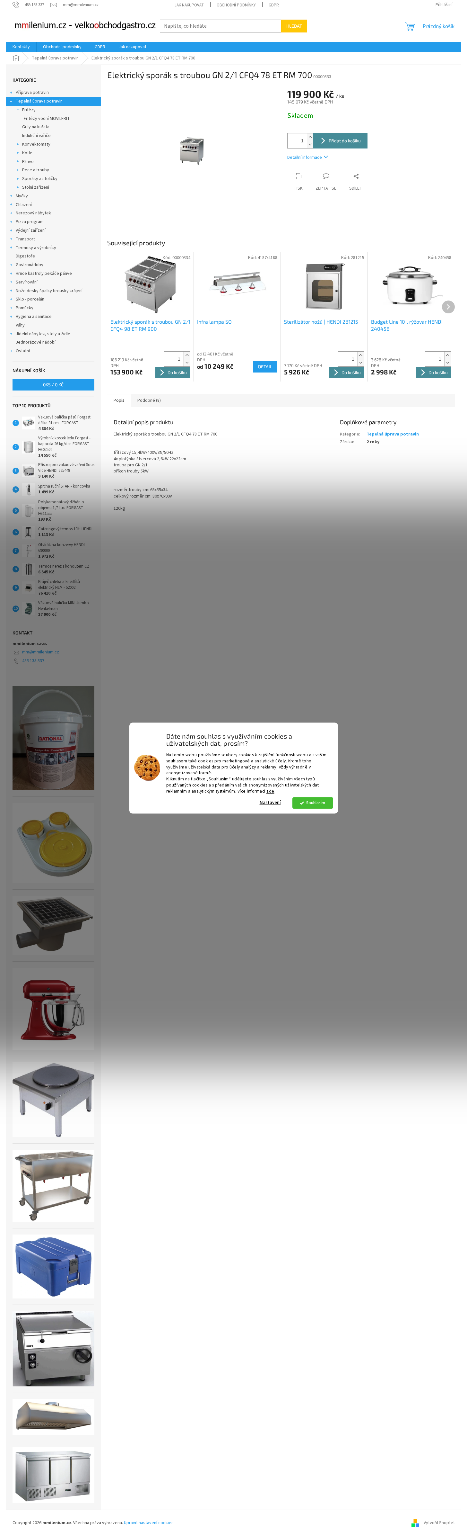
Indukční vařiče (36, 135)
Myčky (22, 196)
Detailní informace (304, 157)
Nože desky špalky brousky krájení (49, 291)
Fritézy (29, 110)
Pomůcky (24, 308)
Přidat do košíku (345, 140)
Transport (25, 239)
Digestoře (25, 256)
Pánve (28, 161)
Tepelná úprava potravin (39, 101)
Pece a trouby (35, 170)
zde (270, 791)
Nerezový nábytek (33, 213)
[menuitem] (21, 47)
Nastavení (270, 802)
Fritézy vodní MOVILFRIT (47, 118)
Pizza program (30, 222)
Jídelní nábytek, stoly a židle (43, 334)
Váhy (20, 325)
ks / (53, 384)
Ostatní (23, 351)
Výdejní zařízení (31, 230)
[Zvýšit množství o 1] (310, 137)
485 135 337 (33, 661)
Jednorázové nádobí (36, 342)
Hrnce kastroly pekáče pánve (44, 273)
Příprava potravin (32, 92)
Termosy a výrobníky (36, 248)
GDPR (274, 5)
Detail (265, 366)
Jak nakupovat (189, 5)
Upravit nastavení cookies (149, 1523)
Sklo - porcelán (30, 299)
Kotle (27, 153)
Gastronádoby (29, 265)
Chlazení (24, 205)
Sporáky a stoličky (39, 178)
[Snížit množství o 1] (310, 144)
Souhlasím (315, 803)
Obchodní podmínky (236, 5)
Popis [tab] (119, 400)
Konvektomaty (36, 144)
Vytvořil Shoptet (439, 1523)
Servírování (27, 282)
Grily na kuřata (35, 127)
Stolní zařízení (35, 187)
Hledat (294, 26)
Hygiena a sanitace (34, 316)
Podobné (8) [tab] (149, 400)
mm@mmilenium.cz (40, 652)
